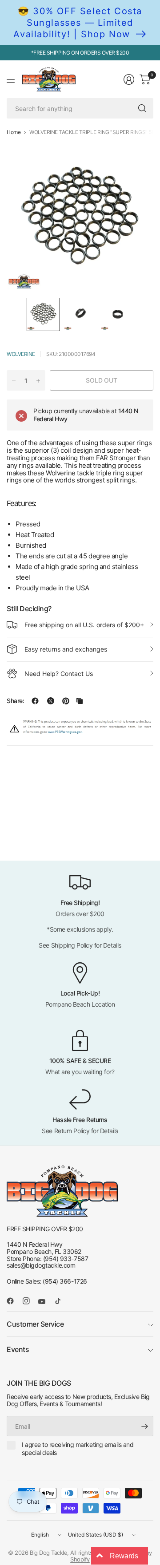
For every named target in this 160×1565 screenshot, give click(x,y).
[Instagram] (30, 1301)
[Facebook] (14, 1301)
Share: (15, 701)
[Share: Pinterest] (66, 701)
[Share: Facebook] (35, 701)
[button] (43, 314)
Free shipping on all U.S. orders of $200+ (84, 624)
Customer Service (35, 1324)
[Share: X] (50, 701)
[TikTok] (61, 1301)
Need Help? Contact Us (58, 673)
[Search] (142, 108)
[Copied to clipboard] (79, 701)
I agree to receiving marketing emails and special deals (77, 1448)
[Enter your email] (144, 1426)
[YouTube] (45, 1302)
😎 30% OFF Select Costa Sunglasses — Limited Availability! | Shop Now (77, 23)
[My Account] (129, 79)
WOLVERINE (21, 354)
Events (18, 1349)
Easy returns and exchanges (65, 649)
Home (13, 132)
